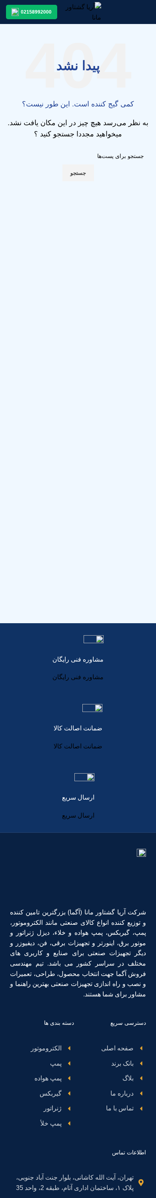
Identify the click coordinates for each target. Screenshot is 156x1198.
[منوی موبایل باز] (147, 12)
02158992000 (36, 12)
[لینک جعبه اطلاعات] (78, 658)
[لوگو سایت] (83, 11)
